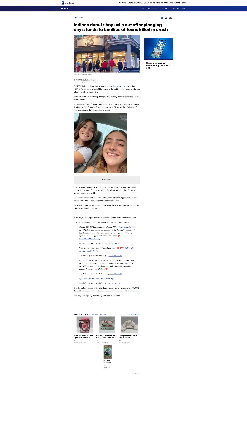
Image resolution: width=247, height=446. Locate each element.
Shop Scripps (167, 3)
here (129, 291)
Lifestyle (78, 18)
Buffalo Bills (175, 8)
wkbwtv (62, 8)
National (138, 3)
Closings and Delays (152, 8)
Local (130, 3)
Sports (156, 3)
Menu (121, 3)
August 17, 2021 (115, 243)
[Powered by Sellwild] (137, 373)
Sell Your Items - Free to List (97, 314)
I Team (142, 8)
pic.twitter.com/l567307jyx (89, 251)
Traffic (162, 8)
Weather (148, 3)
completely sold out (114, 86)
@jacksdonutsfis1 (125, 227)
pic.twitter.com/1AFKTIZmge (103, 278)
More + (183, 8)
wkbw (65, 8)
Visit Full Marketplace (134, 314)
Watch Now (179, 3)
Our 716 (167, 8)
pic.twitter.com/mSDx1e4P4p (89, 238)
